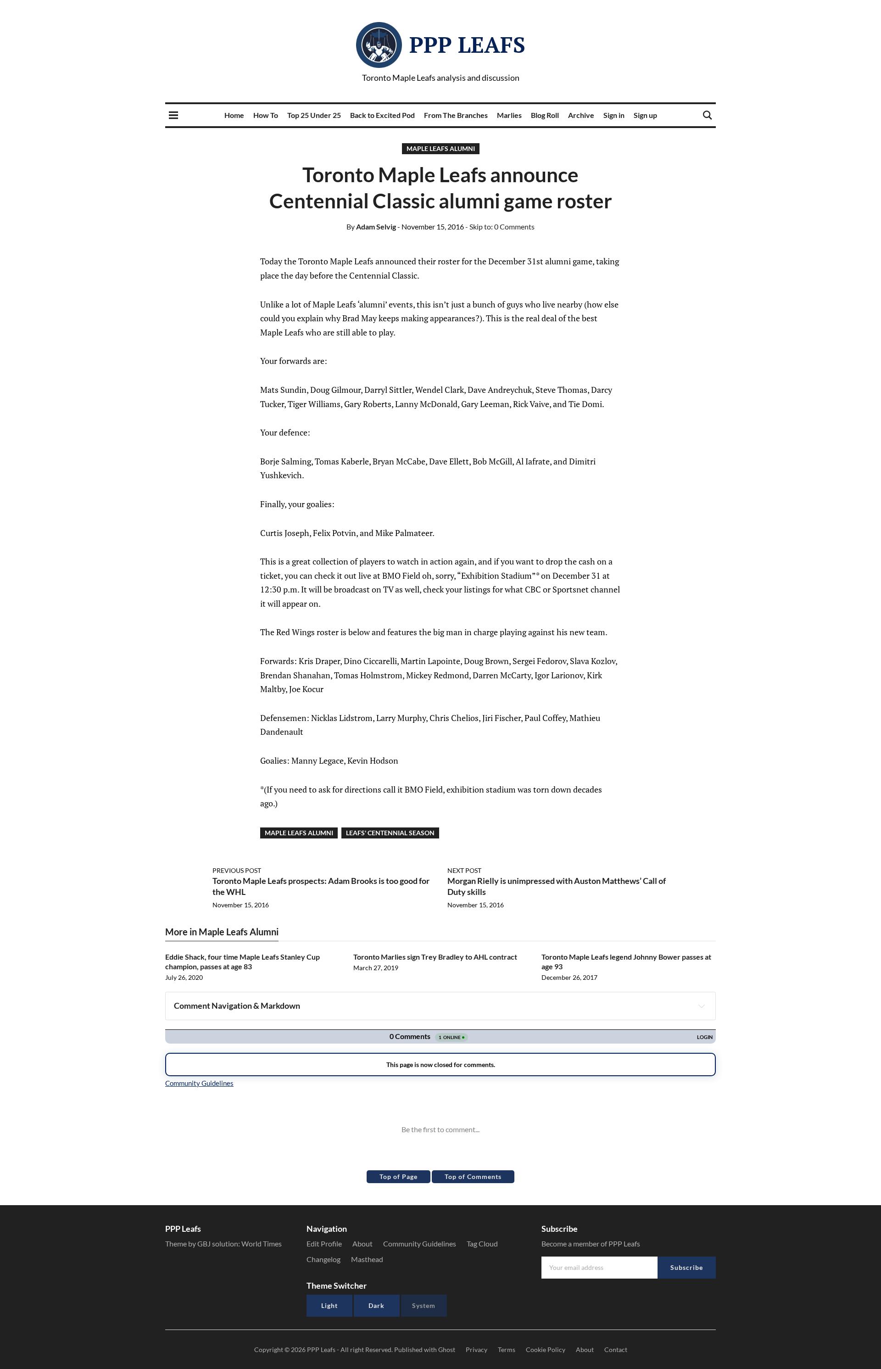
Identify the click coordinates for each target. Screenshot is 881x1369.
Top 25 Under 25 (314, 115)
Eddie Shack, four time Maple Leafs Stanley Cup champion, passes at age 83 (242, 961)
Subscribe (686, 1267)
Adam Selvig (371, 226)
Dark (376, 1305)
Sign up (645, 115)
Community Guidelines (419, 1243)
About (362, 1243)
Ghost (446, 1349)
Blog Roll (545, 115)
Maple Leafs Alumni (441, 148)
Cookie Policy (545, 1349)
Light (329, 1305)
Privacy (476, 1349)
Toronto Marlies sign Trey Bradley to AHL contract (435, 956)
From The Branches (456, 115)
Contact (615, 1349)
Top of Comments (473, 1176)
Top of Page (398, 1176)
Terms (506, 1349)
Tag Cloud (482, 1243)
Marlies (509, 115)
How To (265, 115)
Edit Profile (324, 1243)
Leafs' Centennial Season (390, 833)
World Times (261, 1243)
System (423, 1305)
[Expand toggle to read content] (701, 1005)
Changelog (323, 1259)
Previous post (236, 870)
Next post (464, 870)
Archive (581, 115)
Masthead (367, 1259)
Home (234, 115)
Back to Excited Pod (382, 115)
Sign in (614, 115)
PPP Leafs (467, 44)
